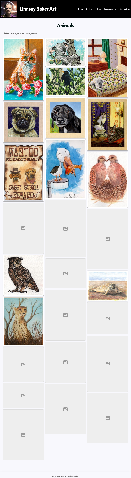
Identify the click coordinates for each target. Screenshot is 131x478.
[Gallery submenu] (93, 9)
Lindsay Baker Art (38, 9)
